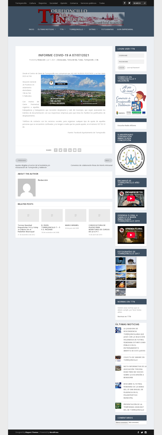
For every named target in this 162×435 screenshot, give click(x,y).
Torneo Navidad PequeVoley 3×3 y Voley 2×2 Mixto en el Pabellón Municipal (28, 228)
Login (121, 67)
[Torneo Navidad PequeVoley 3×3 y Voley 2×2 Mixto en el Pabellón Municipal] (28, 215)
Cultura (33, 3)
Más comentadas (133, 422)
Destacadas (61, 60)
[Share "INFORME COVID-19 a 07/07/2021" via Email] (74, 150)
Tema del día (72, 60)
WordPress (54, 432)
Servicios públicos (88, 3)
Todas (102, 3)
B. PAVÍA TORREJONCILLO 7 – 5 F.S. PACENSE (50, 227)
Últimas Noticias (46, 29)
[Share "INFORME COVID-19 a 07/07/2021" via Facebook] (55, 150)
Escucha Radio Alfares (127, 125)
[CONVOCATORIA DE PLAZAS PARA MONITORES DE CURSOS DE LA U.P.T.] (99, 215)
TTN (61, 29)
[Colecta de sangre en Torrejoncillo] (118, 359)
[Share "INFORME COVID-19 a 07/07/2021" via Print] (79, 150)
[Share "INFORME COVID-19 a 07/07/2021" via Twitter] (60, 150)
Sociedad (54, 3)
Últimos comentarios (122, 422)
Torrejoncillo (21, 3)
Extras (92, 29)
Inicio (31, 29)
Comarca (74, 3)
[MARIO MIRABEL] (75, 215)
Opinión (63, 3)
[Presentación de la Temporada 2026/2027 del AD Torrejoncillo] (118, 406)
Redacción (41, 60)
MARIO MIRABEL (72, 225)
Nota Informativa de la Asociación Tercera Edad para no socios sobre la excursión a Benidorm (135, 372)
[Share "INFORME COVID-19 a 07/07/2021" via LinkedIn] (70, 150)
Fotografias (107, 29)
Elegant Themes (31, 432)
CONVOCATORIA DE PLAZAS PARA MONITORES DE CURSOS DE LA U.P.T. (99, 228)
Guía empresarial (125, 29)
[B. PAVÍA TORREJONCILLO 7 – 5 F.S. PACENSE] (52, 215)
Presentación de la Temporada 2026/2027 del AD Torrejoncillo (134, 407)
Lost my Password (133, 68)
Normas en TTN (124, 316)
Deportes (43, 3)
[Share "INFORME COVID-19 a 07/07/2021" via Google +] (65, 150)
